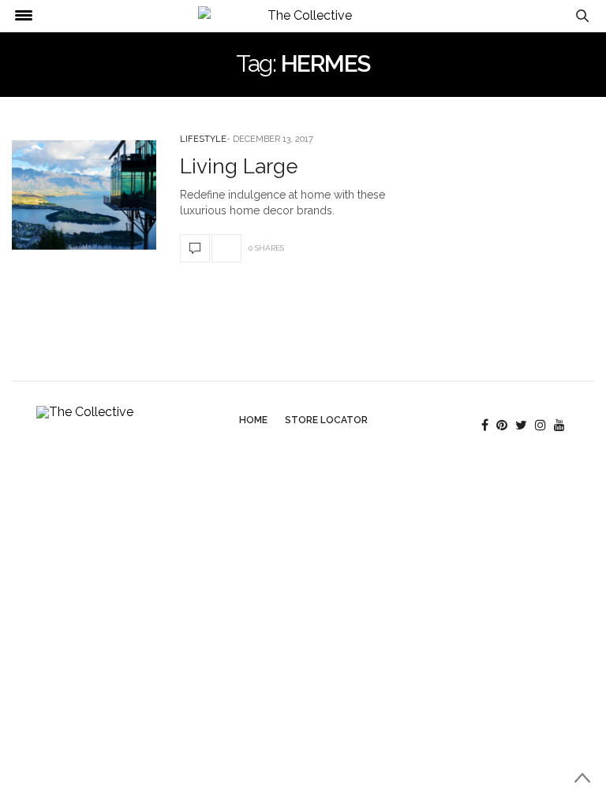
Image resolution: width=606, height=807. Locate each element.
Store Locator (326, 420)
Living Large (239, 166)
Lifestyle (203, 139)
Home (253, 420)
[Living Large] (84, 195)
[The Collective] (303, 15)
